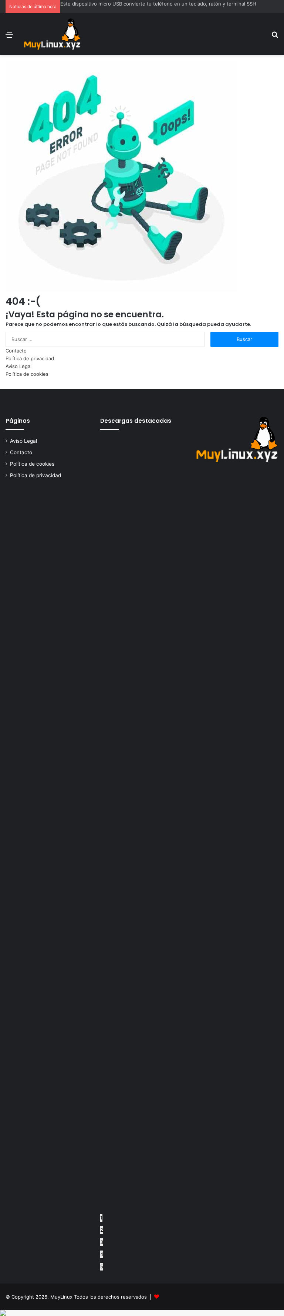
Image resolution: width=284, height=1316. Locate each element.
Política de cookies (27, 374)
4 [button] (101, 1254)
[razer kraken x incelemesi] (142, 1313)
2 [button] (101, 1230)
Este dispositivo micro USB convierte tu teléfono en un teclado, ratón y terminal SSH (158, 4)
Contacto (16, 351)
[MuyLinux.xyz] (52, 34)
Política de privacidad (30, 358)
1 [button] (101, 1218)
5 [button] (101, 1266)
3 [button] (101, 1242)
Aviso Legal (18, 366)
